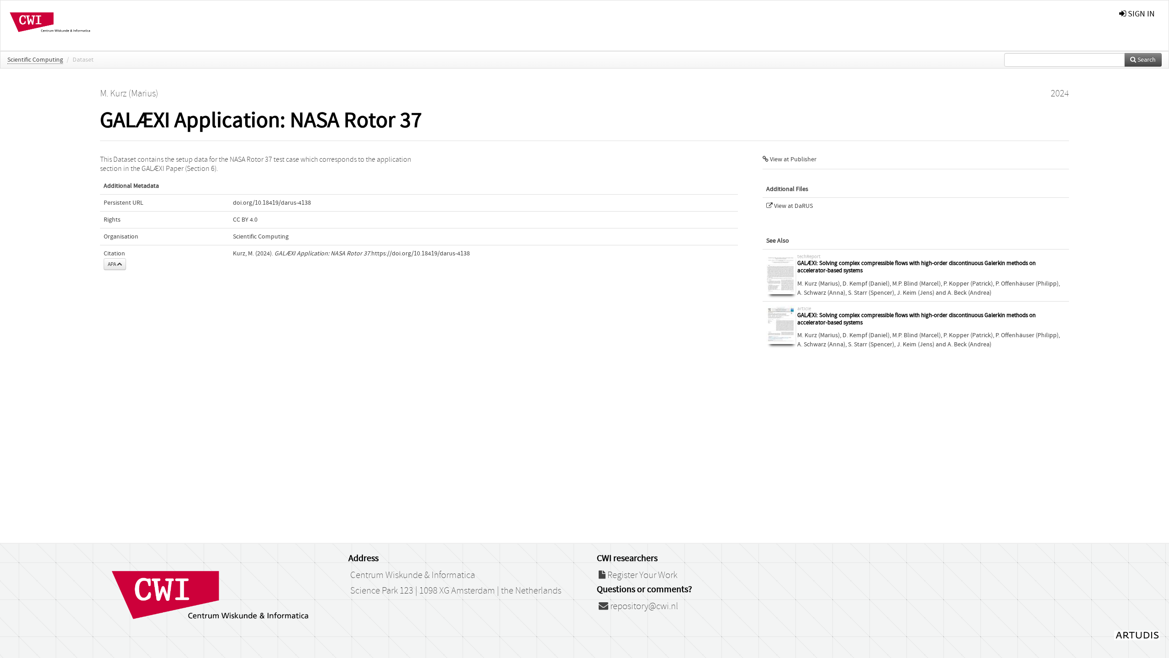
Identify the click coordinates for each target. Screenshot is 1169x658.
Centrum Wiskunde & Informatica (412, 575)
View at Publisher (792, 159)
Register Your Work (641, 575)
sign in (1140, 14)
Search (1146, 60)
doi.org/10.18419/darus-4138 (272, 203)
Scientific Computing (35, 60)
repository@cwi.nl (643, 606)
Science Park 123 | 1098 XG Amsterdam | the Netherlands (455, 590)
